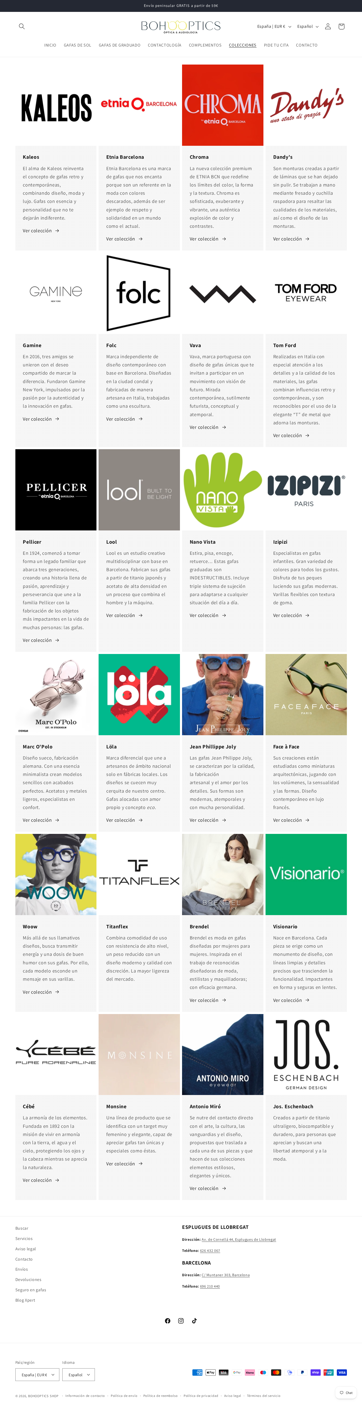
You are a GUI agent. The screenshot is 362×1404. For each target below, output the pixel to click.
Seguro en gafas (30, 1289)
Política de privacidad (201, 1395)
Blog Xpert (25, 1300)
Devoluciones (28, 1279)
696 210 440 (210, 1285)
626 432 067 (210, 1250)
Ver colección (37, 230)
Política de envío (124, 1395)
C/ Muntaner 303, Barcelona (226, 1274)
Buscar (21, 1228)
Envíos (21, 1269)
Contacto (24, 1259)
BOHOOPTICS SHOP (43, 1396)
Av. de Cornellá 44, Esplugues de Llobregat (239, 1239)
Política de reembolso (160, 1395)
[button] (22, 26)
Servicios (24, 1238)
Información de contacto (85, 1395)
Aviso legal (25, 1248)
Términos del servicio (264, 1395)
